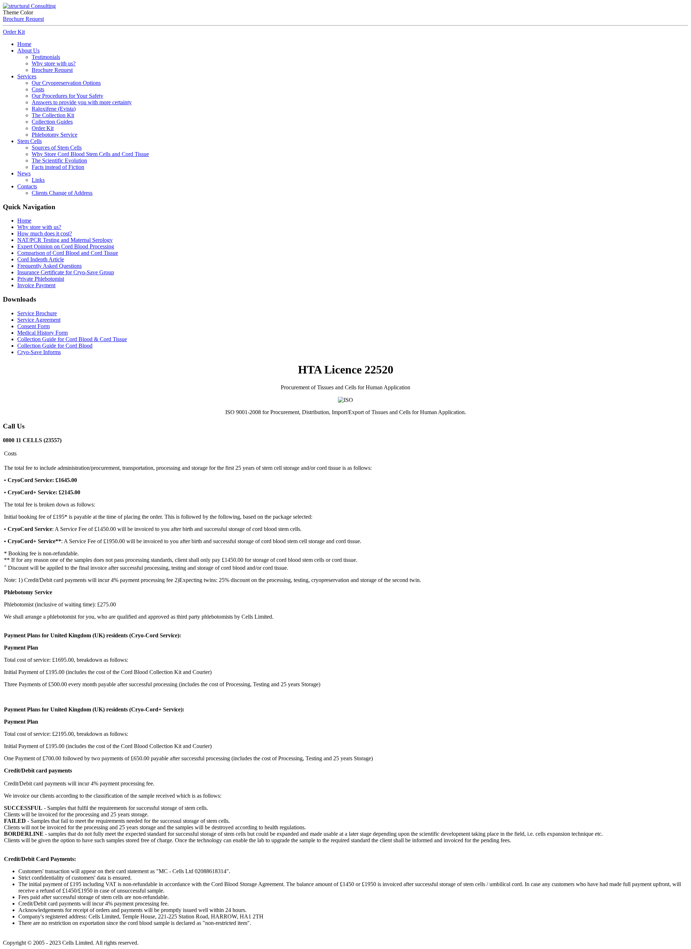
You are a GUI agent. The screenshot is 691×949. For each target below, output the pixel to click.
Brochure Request (23, 19)
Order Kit (14, 32)
